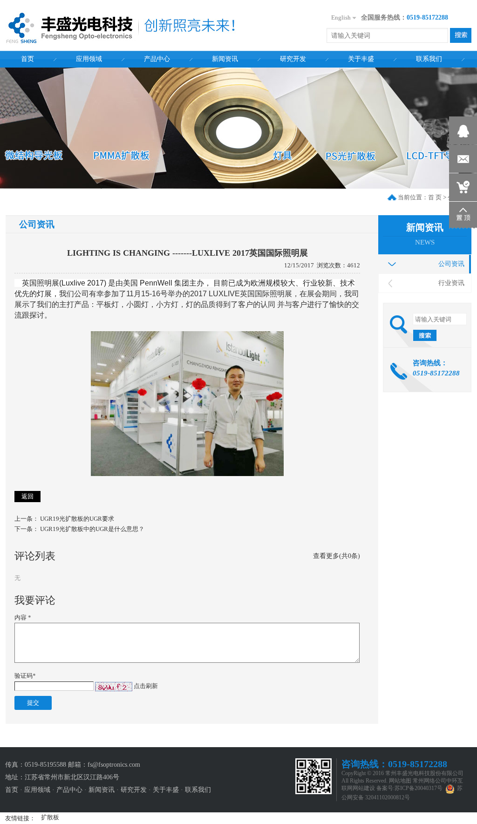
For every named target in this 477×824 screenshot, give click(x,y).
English (341, 17)
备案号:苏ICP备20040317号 (409, 788)
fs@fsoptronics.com (114, 764)
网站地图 (400, 780)
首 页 (435, 197)
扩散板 (50, 817)
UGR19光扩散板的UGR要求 (77, 518)
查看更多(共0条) (336, 555)
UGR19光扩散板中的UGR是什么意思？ (92, 528)
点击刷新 (146, 685)
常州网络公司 (429, 780)
